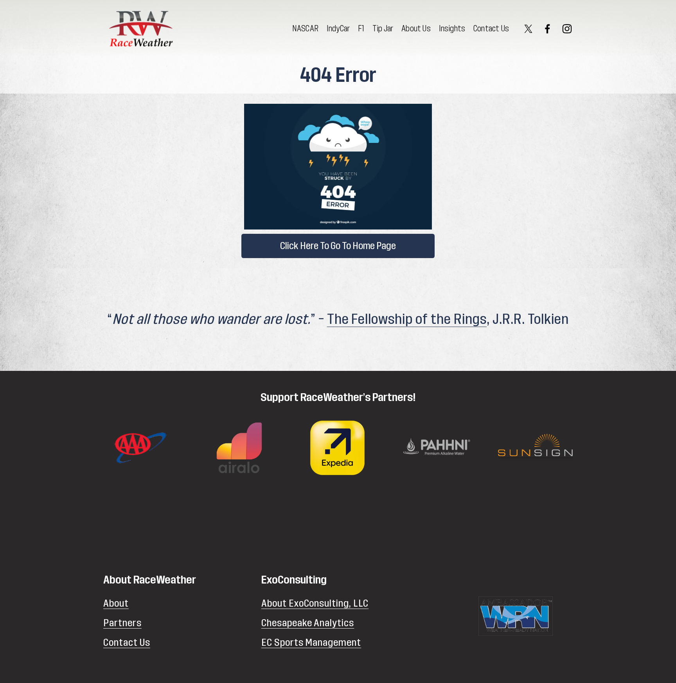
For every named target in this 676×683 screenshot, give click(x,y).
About (116, 603)
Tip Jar (382, 29)
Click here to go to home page (338, 246)
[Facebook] (547, 28)
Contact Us (491, 29)
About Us (416, 29)
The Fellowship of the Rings (407, 319)
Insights (452, 29)
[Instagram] (567, 28)
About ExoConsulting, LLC (315, 603)
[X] (528, 28)
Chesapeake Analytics (307, 623)
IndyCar (338, 29)
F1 (361, 29)
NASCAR (305, 29)
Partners (122, 623)
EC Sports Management (311, 642)
